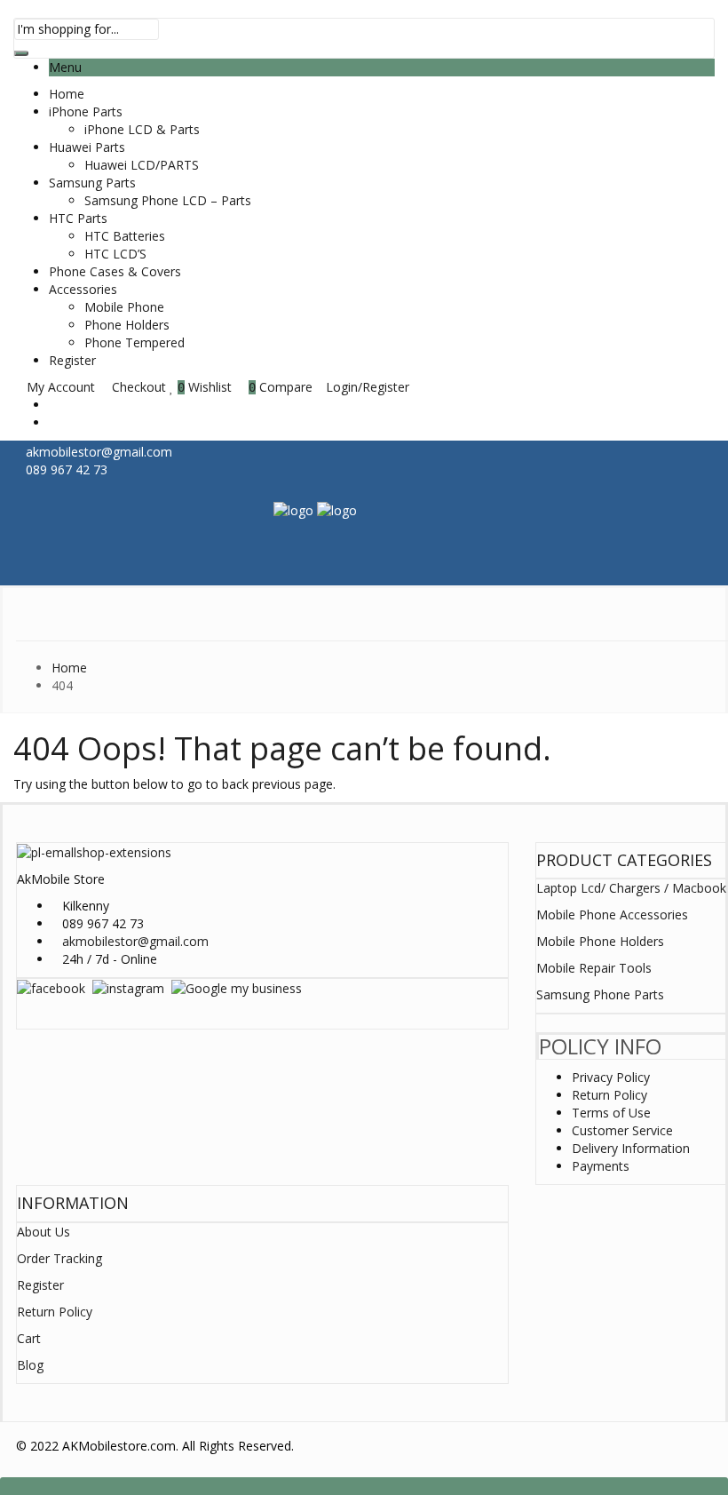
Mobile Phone (124, 306)
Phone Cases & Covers (115, 271)
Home (66, 93)
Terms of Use (611, 1112)
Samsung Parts (92, 182)
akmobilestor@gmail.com (135, 941)
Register (72, 360)
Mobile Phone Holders (600, 941)
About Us (43, 1231)
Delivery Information (631, 1148)
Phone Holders (127, 324)
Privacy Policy (611, 1077)
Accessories (83, 289)
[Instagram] (128, 987)
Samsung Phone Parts (600, 994)
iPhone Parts (86, 111)
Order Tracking (59, 1258)
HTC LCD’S (115, 253)
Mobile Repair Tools (594, 967)
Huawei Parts (87, 147)
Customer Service (622, 1130)
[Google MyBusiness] (236, 987)
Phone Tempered (134, 342)
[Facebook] (51, 987)
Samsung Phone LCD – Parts (167, 200)
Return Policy (609, 1094)
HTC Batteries (124, 235)
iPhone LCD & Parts (142, 129)
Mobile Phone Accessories (612, 914)
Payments (600, 1165)
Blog (30, 1364)
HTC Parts (78, 218)
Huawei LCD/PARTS (141, 164)
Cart (29, 1338)
